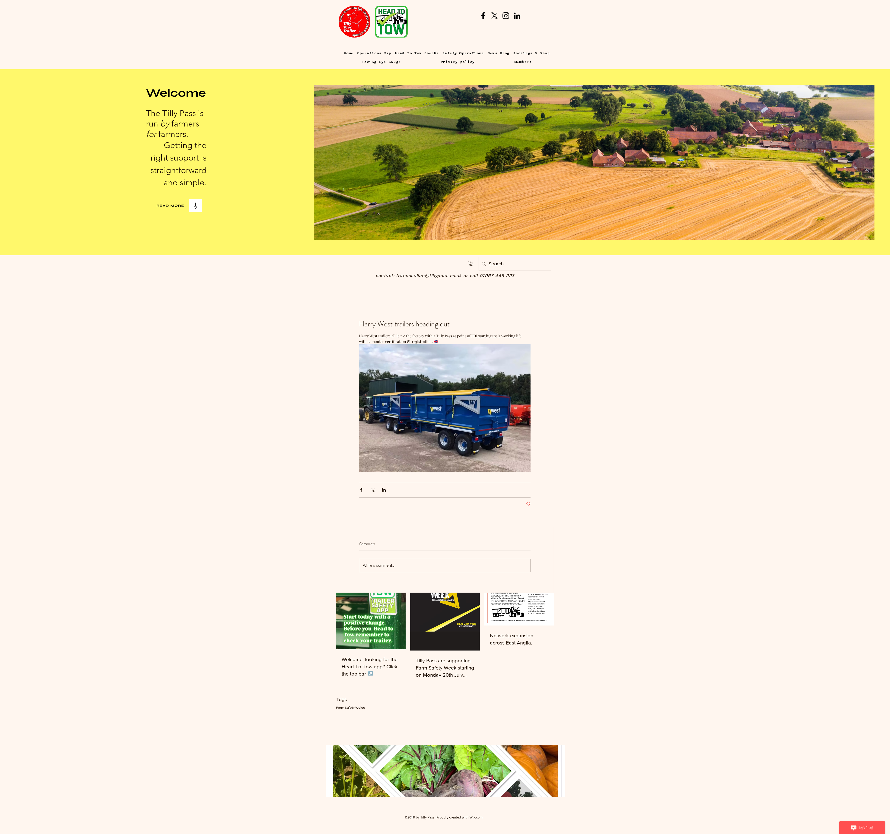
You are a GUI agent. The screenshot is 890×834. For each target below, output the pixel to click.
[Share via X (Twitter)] (372, 490)
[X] (494, 15)
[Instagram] (505, 15)
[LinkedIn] (517, 15)
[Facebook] (483, 15)
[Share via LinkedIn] (384, 490)
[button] (471, 264)
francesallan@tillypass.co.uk (428, 276)
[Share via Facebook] (361, 490)
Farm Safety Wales (350, 707)
